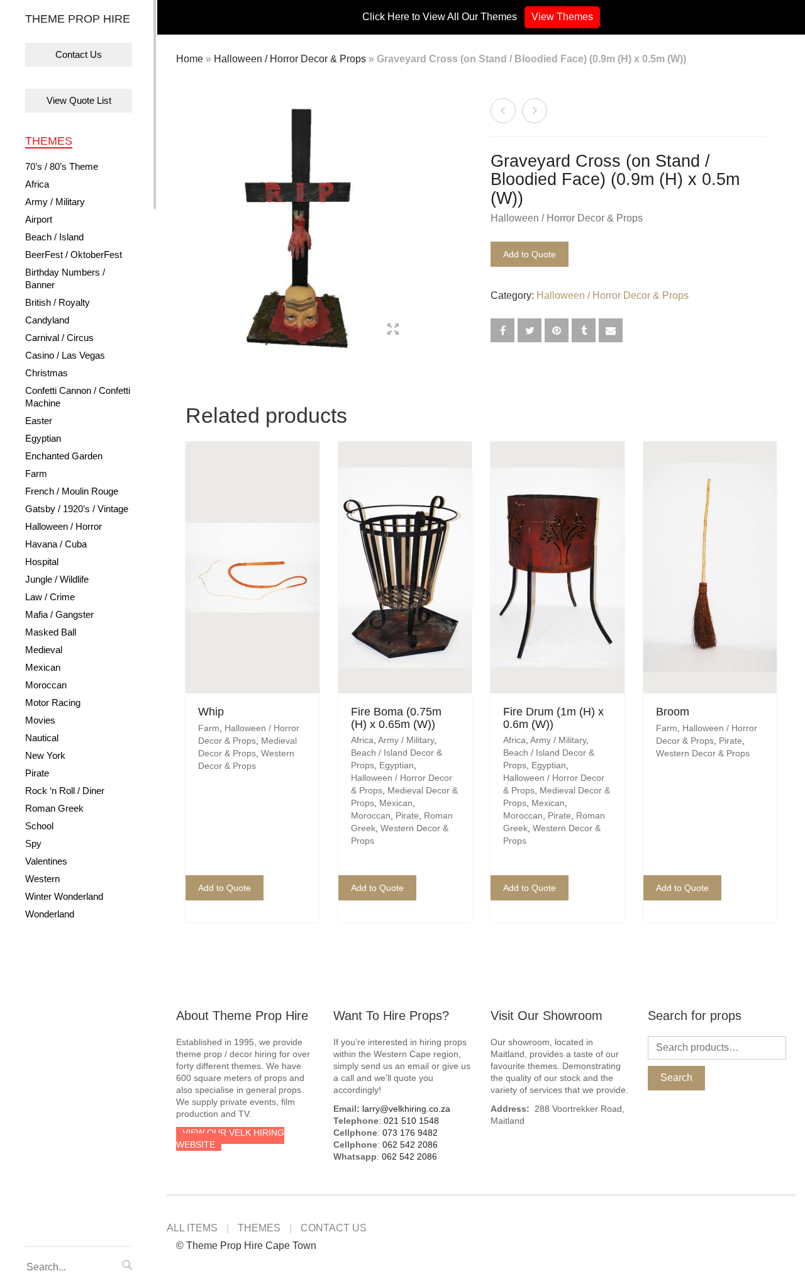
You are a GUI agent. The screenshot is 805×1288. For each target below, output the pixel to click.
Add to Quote (529, 254)
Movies (40, 720)
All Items (192, 1228)
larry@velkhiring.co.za (406, 1109)
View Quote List (79, 100)
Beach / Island (54, 237)
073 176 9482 (410, 1133)
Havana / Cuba (56, 544)
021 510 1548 (411, 1121)
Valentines (46, 861)
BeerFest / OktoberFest (73, 254)
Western (42, 878)
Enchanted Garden (64, 456)
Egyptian (43, 438)
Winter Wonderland (64, 896)
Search (676, 1077)
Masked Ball (50, 632)
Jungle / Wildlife (57, 579)
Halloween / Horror (63, 526)
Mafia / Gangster (59, 614)
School (39, 825)
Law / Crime (50, 596)
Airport (38, 219)
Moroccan (46, 685)
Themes (48, 141)
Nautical (41, 737)
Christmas (46, 372)
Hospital (41, 561)
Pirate (37, 773)
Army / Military (55, 201)
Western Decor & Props (703, 753)
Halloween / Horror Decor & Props (290, 58)
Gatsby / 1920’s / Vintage (76, 508)
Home (189, 58)
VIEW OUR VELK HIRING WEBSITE (230, 1139)
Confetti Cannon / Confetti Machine (77, 396)
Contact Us (78, 54)
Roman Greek (54, 808)
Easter (38, 420)
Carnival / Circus (59, 337)
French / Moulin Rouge (71, 491)
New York (45, 755)
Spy (33, 843)
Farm (36, 473)
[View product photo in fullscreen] (393, 331)
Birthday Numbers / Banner (65, 278)
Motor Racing (52, 702)
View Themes (562, 16)
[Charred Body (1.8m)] (534, 110)
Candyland (47, 320)
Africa (37, 184)
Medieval (43, 649)
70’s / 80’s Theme (61, 166)
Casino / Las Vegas (65, 355)
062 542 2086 (410, 1145)
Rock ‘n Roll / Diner (64, 790)
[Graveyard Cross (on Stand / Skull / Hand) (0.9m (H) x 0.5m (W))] (503, 110)
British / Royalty (57, 302)
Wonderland (49, 914)
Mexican (42, 667)
